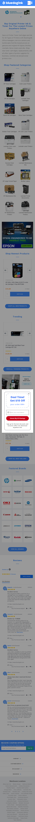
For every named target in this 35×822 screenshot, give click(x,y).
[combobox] (29, 3)
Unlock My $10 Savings (17, 418)
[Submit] (28, 3)
